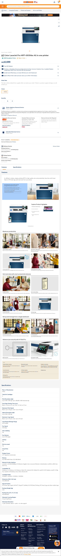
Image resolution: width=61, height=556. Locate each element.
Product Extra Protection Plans (40, 535)
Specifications (17, 167)
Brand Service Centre (31, 541)
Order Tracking (32, 538)
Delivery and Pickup (41, 527)
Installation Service (41, 529)
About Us (23, 528)
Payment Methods (30, 532)
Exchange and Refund (40, 532)
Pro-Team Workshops (39, 538)
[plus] (12, 101)
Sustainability (24, 532)
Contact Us (31, 545)
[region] (30, 552)
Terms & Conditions (6, 125)
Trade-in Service (40, 540)
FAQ (29, 543)
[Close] (58, 551)
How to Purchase (31, 529)
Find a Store (6, 531)
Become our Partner (23, 535)
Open (41, 548)
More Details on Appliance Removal (9, 115)
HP (2, 55)
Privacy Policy (27, 554)
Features (4, 167)
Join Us (22, 530)
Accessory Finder (31, 535)
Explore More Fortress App (53, 533)
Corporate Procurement (24, 538)
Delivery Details (56, 146)
